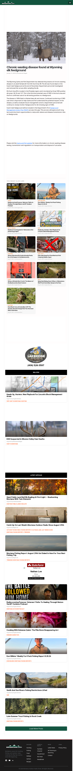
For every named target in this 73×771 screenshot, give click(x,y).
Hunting (24, 401)
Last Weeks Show (47, 530)
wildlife (24, 503)
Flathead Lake (36, 530)
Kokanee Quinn (11, 635)
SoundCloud (40, 754)
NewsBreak (40, 759)
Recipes (29, 761)
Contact (50, 755)
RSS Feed (40, 756)
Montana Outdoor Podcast (15, 609)
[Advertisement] (36, 20)
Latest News (51, 748)
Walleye (29, 756)
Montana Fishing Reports (15, 532)
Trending (27, 532)
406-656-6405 (36, 576)
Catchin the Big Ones (13, 530)
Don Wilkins (10, 661)
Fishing (29, 750)
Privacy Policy (62, 748)
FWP (8, 401)
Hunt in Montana (15, 401)
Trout (28, 753)
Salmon (29, 759)
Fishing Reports (26, 530)
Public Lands (17, 503)
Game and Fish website (24, 143)
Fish (17, 635)
